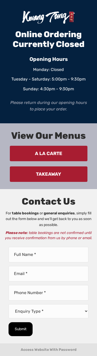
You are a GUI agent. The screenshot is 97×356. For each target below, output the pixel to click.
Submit (20, 329)
